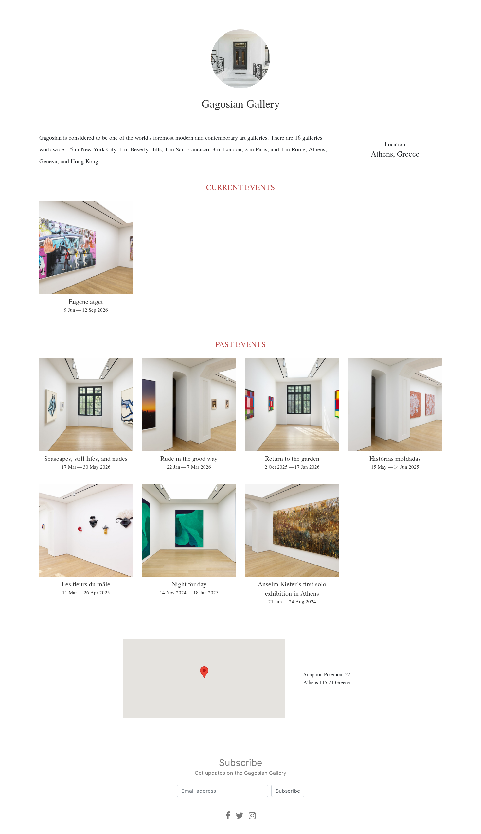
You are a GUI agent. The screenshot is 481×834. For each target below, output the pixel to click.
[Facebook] (228, 815)
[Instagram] (252, 815)
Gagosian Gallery (241, 103)
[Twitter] (239, 815)
